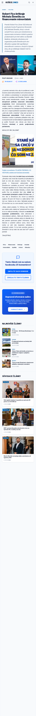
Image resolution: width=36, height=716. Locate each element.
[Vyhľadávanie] (29, 2)
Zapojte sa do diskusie (18, 271)
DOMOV (4, 9)
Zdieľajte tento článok (18, 277)
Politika (10, 9)
